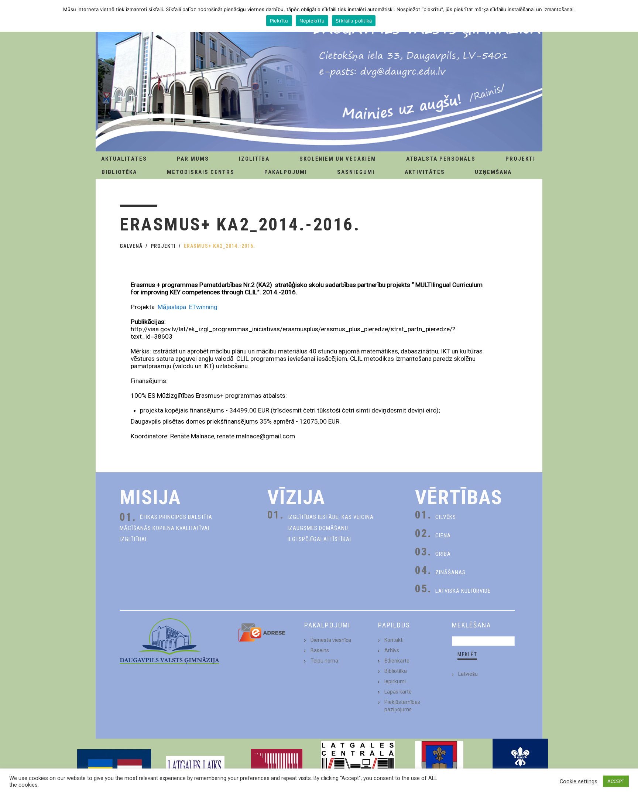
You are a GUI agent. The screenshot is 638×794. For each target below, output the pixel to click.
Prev (89, 766)
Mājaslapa (172, 307)
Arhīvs (391, 650)
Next (549, 766)
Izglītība (254, 158)
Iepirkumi (395, 681)
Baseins (320, 650)
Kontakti (394, 640)
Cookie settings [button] (578, 781)
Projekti (520, 158)
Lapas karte (398, 692)
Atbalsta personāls (441, 158)
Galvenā (131, 246)
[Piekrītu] (628, 16)
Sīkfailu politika (354, 21)
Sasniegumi (356, 172)
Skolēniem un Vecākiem (337, 158)
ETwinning (204, 307)
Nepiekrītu (312, 21)
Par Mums (193, 158)
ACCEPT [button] (615, 781)
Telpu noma (324, 661)
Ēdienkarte (396, 661)
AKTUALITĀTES (124, 158)
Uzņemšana (493, 172)
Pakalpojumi (285, 172)
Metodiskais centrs (200, 172)
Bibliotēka (119, 172)
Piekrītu (279, 21)
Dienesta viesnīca (331, 640)
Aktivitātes (425, 172)
